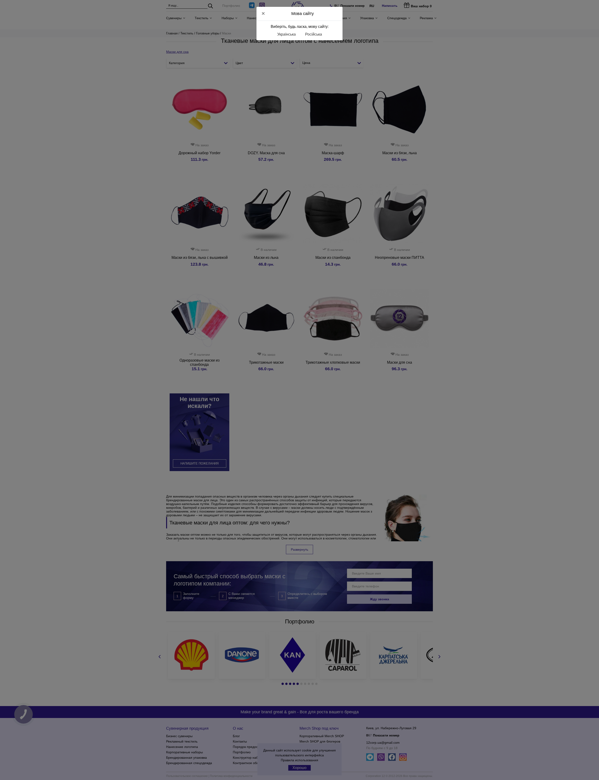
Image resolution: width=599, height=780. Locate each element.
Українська (286, 34)
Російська (313, 34)
